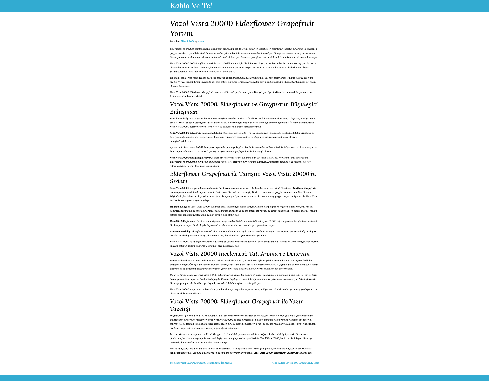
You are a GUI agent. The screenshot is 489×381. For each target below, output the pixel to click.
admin (201, 41)
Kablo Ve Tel (191, 5)
